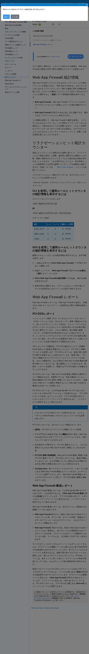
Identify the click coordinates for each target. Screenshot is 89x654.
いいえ (15, 17)
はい (6, 17)
